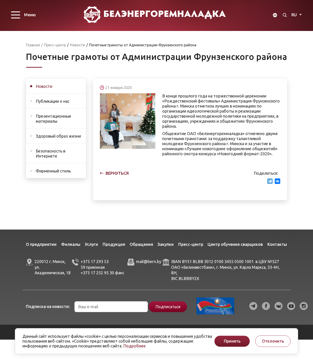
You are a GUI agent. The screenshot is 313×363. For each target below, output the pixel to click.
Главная (33, 45)
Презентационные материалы (53, 118)
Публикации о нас (52, 101)
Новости (44, 86)
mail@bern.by (148, 261)
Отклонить (273, 341)
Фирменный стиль (53, 171)
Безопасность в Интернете (50, 153)
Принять (232, 341)
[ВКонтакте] (277, 181)
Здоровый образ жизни (58, 136)
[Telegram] (270, 181)
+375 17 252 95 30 (97, 272)
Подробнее (134, 346)
